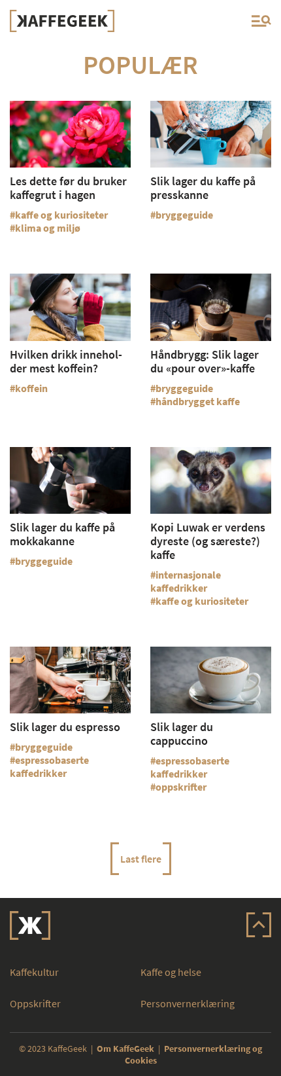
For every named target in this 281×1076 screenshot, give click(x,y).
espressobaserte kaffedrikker (49, 766)
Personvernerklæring (187, 1003)
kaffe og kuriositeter (61, 214)
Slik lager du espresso (65, 727)
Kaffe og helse (170, 971)
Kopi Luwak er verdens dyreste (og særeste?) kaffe (207, 541)
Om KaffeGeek (125, 1048)
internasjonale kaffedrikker (185, 581)
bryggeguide (184, 214)
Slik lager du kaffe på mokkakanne (62, 534)
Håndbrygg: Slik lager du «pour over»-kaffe (204, 361)
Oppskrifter (35, 1003)
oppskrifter (181, 786)
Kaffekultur (34, 971)
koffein (31, 388)
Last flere (140, 858)
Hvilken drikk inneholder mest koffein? (66, 361)
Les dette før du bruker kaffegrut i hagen (68, 188)
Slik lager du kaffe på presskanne (203, 188)
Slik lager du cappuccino (181, 733)
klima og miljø (47, 227)
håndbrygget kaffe (198, 401)
